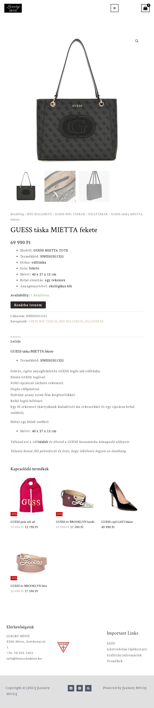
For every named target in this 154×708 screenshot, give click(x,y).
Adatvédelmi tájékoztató (127, 649)
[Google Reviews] (88, 688)
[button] (137, 41)
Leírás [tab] (16, 341)
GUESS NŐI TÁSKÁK (70, 214)
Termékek (115, 661)
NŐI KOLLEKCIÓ (39, 214)
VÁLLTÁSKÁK (98, 214)
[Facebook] (71, 688)
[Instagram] (79, 688)
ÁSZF (111, 643)
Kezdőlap (17, 214)
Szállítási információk (124, 655)
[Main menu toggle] (115, 8)
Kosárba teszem (28, 305)
